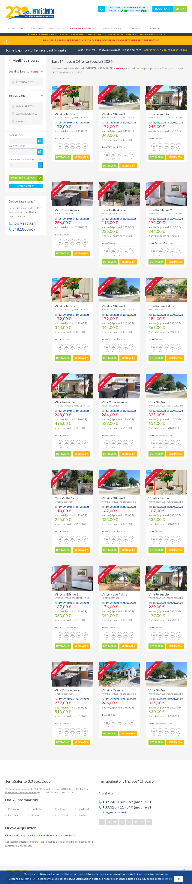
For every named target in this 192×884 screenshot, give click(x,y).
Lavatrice (21, 121)
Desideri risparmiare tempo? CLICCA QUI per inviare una (101, 40)
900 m (66, 234)
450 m (113, 715)
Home (11, 28)
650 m (66, 138)
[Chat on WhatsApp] (125, 11)
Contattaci (37, 809)
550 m (113, 147)
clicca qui (167, 878)
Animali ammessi (25, 106)
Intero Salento (24, 82)
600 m (121, 147)
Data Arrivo (16, 135)
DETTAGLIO (62, 157)
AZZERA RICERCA (25, 186)
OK (179, 878)
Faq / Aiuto (14, 815)
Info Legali (83, 809)
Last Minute (56, 28)
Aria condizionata (26, 114)
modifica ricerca (23, 177)
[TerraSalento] (30, 13)
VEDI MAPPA (81, 157)
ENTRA (180, 8)
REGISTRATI (162, 8)
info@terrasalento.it (115, 812)
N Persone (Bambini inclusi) (25, 159)
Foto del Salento (114, 28)
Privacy (36, 815)
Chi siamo (136, 28)
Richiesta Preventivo (83, 28)
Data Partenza (17, 146)
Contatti (154, 28)
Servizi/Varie (17, 95)
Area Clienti (61, 815)
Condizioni (61, 809)
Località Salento (32, 28)
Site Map (83, 815)
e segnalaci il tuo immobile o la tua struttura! (40, 835)
